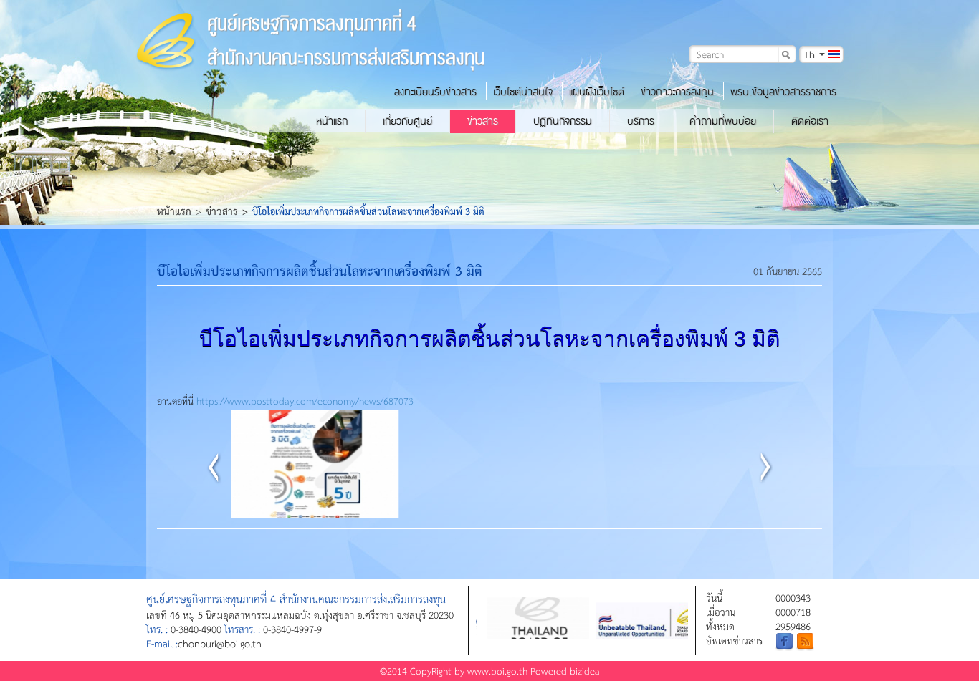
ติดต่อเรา (809, 121)
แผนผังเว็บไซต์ (596, 92)
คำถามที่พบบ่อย (722, 121)
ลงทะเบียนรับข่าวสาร (435, 92)
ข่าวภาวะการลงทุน (677, 92)
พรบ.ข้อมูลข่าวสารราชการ (783, 92)
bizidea (585, 670)
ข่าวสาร (482, 121)
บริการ (640, 121)
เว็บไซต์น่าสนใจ (523, 92)
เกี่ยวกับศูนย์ (407, 121)
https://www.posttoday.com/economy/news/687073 (305, 400)
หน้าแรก (332, 121)
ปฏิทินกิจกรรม (562, 121)
